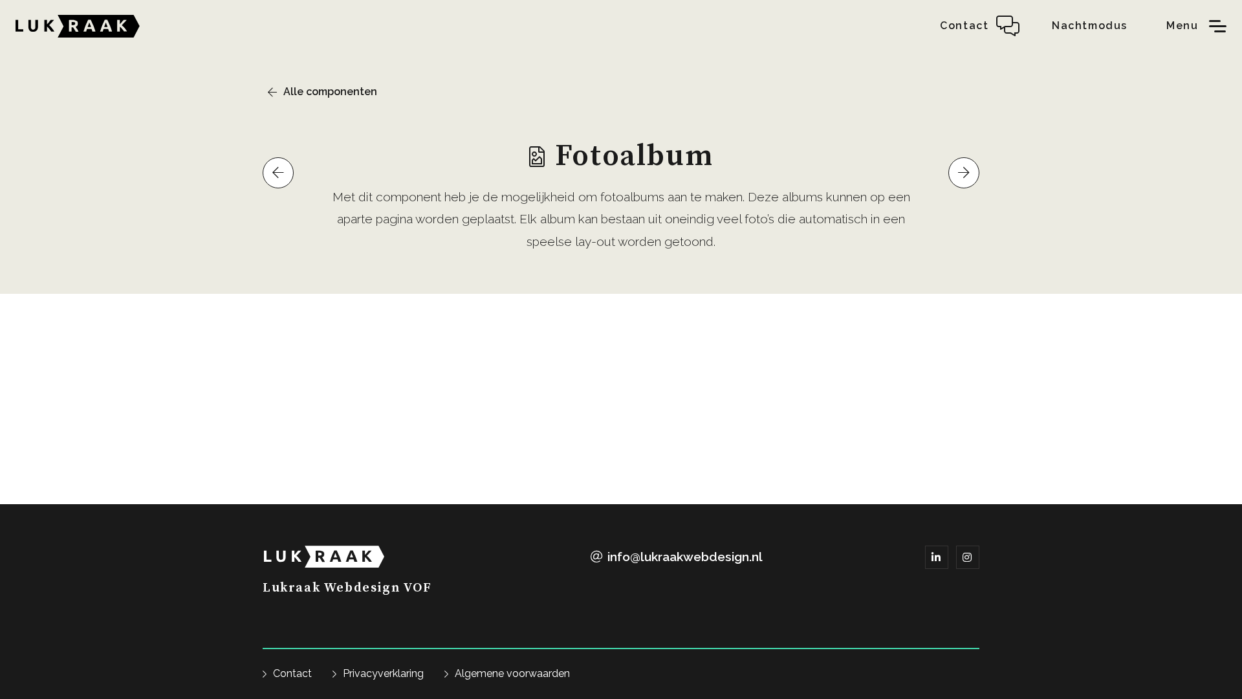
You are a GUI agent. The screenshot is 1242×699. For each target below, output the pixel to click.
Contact (292, 673)
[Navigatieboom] (963, 172)
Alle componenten (330, 91)
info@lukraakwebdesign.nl (685, 556)
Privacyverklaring (383, 673)
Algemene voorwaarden (512, 673)
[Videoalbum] (278, 172)
